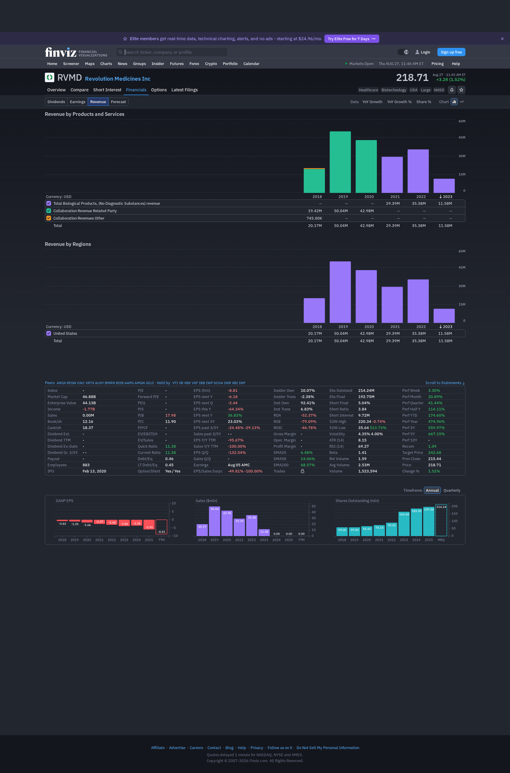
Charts (106, 63)
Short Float (339, 402)
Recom (408, 446)
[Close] (502, 39)
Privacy (257, 747)
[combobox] (172, 52)
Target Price (412, 452)
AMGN (140, 383)
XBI (235, 383)
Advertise (177, 747)
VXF (195, 383)
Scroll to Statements (443, 382)
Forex (194, 63)
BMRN (110, 383)
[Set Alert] (452, 90)
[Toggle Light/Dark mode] (403, 52)
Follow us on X (280, 747)
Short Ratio (339, 409)
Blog (229, 747)
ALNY (99, 383)
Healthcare (368, 89)
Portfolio (230, 63)
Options (159, 89)
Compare (80, 89)
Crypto (211, 63)
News (122, 63)
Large (426, 89)
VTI (175, 383)
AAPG (129, 383)
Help (456, 63)
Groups (139, 63)
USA (413, 89)
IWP (209, 383)
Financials (136, 89)
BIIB (120, 383)
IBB (202, 383)
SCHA (218, 383)
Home (52, 63)
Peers (50, 382)
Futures (177, 63)
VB (181, 383)
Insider (158, 63)
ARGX (61, 383)
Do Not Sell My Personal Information (328, 747)
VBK (187, 383)
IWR (227, 383)
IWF (242, 383)
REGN (71, 383)
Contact (214, 747)
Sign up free (451, 52)
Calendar (251, 63)
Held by (163, 382)
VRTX (90, 383)
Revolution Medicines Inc (118, 78)
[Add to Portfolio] (461, 90)
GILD (150, 383)
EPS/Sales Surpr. (208, 471)
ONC (81, 383)
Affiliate (158, 747)
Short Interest (107, 89)
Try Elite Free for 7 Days (348, 38)
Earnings (201, 464)
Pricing (437, 63)
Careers (196, 747)
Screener (71, 63)
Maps (89, 63)
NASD (439, 89)
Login (425, 52)
